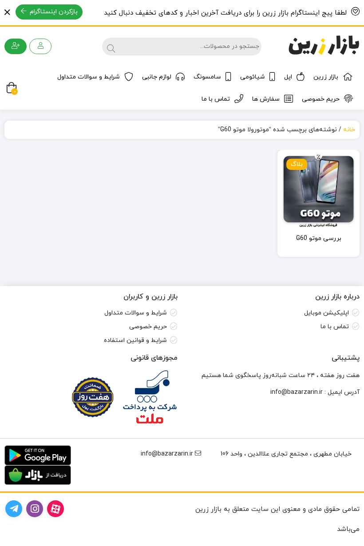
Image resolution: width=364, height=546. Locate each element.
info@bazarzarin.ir (296, 392)
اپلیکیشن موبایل (326, 313)
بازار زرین (325, 77)
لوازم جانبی (156, 77)
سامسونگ (207, 77)
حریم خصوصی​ (148, 326)
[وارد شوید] (40, 46)
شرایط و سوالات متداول (88, 77)
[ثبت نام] (15, 46)
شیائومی (252, 77)
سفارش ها (266, 99)
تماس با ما (216, 99)
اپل (288, 77)
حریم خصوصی (321, 99)
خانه (349, 130)
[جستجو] (110, 46)
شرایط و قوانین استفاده (135, 340)
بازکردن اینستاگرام (53, 12)
